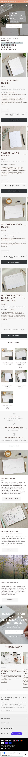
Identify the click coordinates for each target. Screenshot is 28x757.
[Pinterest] (4, 733)
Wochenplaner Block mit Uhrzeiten (12, 298)
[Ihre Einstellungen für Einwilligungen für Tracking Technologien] (25, 754)
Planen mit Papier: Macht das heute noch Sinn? (11, 671)
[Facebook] (2, 733)
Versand (9, 89)
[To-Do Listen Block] (21, 376)
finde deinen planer (11, 498)
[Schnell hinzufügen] (24, 380)
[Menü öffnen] (3, 5)
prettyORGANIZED (7, 745)
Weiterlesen (4, 103)
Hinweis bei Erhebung (7, 755)
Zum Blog (10, 549)
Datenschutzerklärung (11, 707)
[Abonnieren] (25, 710)
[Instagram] (7, 733)
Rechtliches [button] (5, 722)
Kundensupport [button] (6, 718)
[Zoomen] (5, 74)
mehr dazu (10, 599)
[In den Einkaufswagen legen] (11, 358)
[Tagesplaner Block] (7, 376)
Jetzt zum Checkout (14, 119)
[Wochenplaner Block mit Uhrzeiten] (21, 354)
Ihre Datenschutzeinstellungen (13, 753)
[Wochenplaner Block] (7, 397)
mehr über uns (14, 636)
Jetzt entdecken (14, 26)
